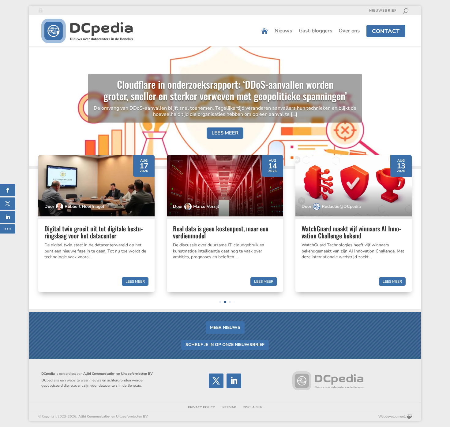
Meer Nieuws (225, 327)
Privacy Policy (201, 407)
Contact (386, 31)
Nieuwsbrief (382, 11)
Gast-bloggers (315, 30)
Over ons (349, 30)
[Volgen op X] (216, 381)
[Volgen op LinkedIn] (234, 381)
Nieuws (283, 30)
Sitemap (229, 407)
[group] (96, 223)
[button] (220, 302)
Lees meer (225, 133)
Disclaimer (252, 407)
